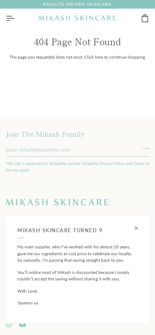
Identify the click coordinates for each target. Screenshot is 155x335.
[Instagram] (9, 324)
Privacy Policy (112, 163)
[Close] (139, 225)
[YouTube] (22, 324)
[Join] (143, 148)
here (99, 57)
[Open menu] (16, 18)
